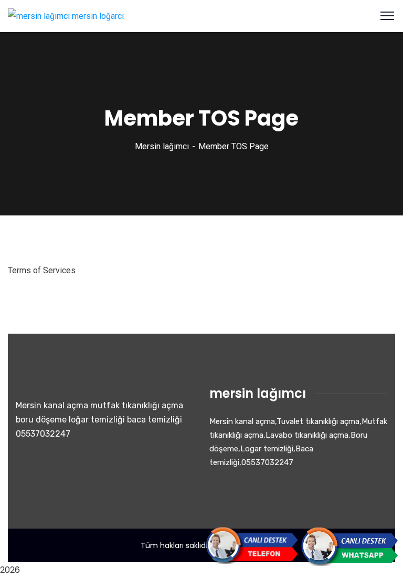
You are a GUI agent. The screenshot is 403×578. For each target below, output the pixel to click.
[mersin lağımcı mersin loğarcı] (66, 15)
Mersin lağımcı (162, 146)
